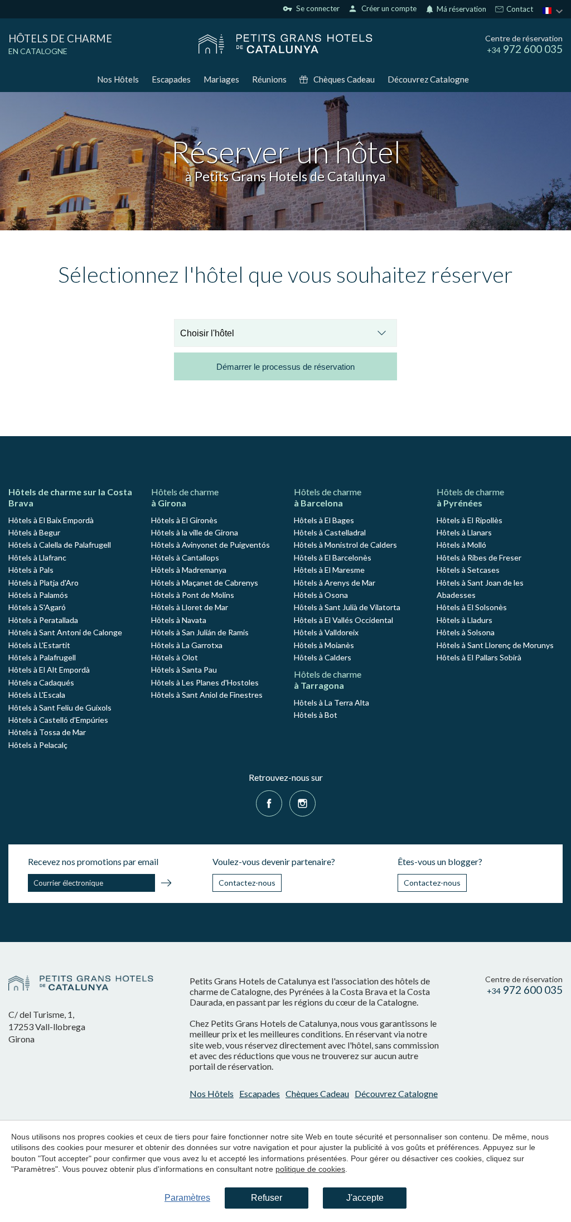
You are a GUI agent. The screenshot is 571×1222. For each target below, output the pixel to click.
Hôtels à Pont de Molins (192, 595)
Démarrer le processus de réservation (285, 366)
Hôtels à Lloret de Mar (189, 607)
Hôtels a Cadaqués (41, 682)
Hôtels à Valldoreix (326, 632)
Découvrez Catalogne (428, 79)
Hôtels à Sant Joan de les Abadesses (480, 589)
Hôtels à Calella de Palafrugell (59, 544)
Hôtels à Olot (174, 657)
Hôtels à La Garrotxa (186, 645)
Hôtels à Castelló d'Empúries (58, 719)
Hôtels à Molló (461, 544)
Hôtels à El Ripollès (469, 520)
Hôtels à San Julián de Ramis (200, 632)
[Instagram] (302, 802)
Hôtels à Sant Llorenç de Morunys (495, 645)
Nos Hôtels (118, 79)
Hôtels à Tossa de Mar (47, 732)
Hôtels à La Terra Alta (331, 702)
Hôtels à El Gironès (184, 520)
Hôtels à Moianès (324, 645)
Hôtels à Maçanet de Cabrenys (204, 582)
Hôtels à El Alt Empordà (49, 669)
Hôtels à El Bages (324, 520)
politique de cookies (310, 1169)
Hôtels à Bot (315, 714)
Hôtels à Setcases (468, 569)
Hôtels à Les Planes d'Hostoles (205, 682)
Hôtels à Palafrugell (42, 657)
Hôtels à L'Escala (36, 694)
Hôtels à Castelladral (330, 532)
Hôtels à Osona (321, 595)
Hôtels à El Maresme (329, 569)
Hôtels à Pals (31, 569)
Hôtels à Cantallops (185, 557)
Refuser (266, 1197)
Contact (519, 9)
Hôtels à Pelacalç (37, 745)
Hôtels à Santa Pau (184, 669)
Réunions (269, 79)
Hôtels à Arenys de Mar (334, 582)
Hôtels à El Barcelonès (332, 557)
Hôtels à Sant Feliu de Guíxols (60, 707)
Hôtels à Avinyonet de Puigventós (210, 544)
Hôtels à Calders (322, 657)
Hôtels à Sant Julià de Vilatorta (347, 607)
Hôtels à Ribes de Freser (479, 557)
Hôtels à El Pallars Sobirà (479, 657)
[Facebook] (269, 802)
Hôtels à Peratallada (43, 620)
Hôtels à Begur (34, 532)
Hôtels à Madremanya (188, 569)
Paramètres (187, 1197)
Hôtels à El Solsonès (472, 607)
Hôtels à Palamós (38, 595)
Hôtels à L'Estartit (39, 645)
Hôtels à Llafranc (37, 557)
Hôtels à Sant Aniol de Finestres (207, 694)
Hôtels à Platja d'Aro (43, 582)
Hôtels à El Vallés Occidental (343, 620)
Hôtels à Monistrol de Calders (345, 544)
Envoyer (166, 884)
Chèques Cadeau (344, 79)
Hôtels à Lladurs (464, 620)
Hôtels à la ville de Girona (194, 532)
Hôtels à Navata (178, 620)
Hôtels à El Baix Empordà (51, 520)
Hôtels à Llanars (464, 532)
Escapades (171, 79)
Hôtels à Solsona (466, 632)
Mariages (221, 79)
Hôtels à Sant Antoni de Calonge (65, 632)
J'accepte (365, 1197)
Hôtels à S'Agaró (37, 607)
